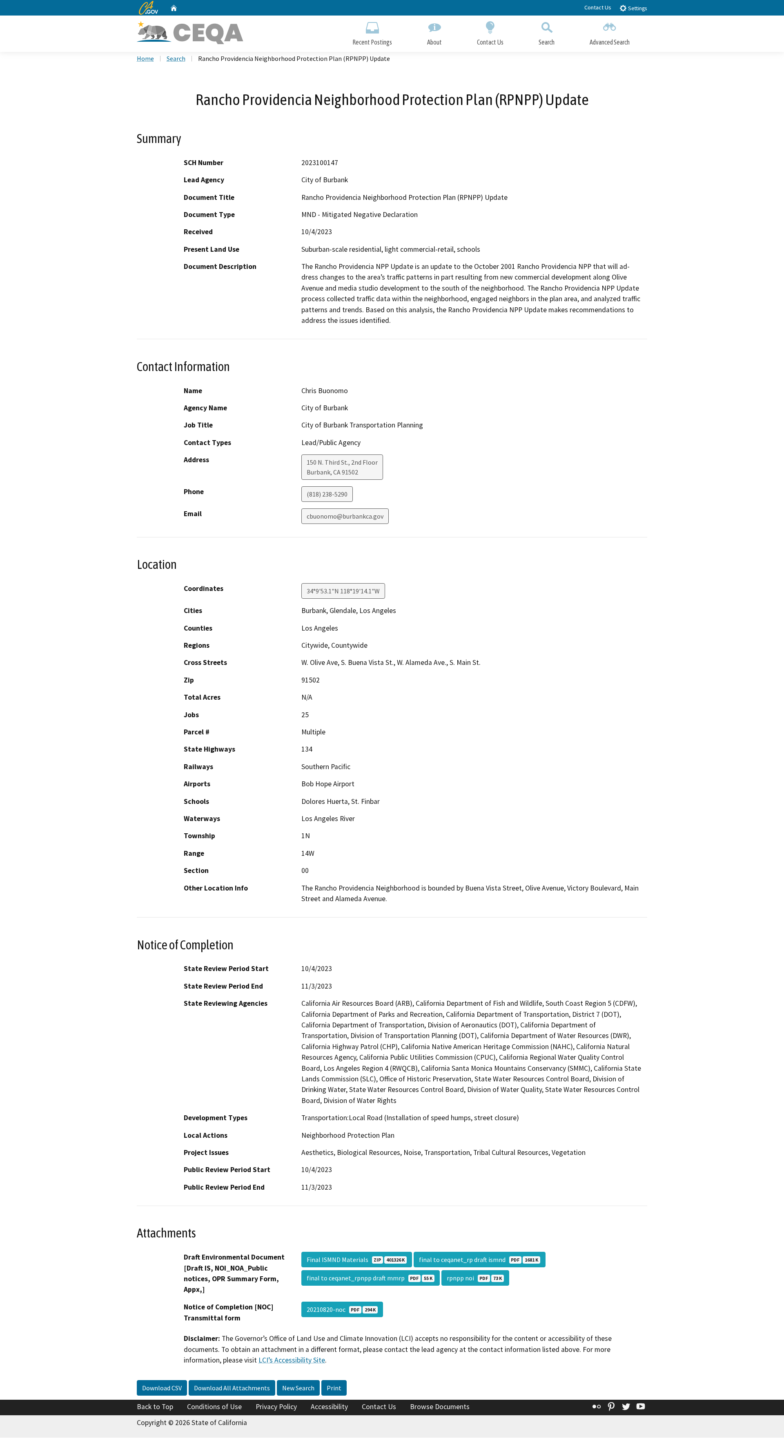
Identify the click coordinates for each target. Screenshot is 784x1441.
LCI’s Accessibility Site (291, 1360)
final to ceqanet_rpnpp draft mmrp (369, 1278)
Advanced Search (610, 42)
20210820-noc (341, 1309)
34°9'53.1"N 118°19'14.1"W (343, 591)
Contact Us (597, 7)
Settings (637, 8)
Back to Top (155, 1406)
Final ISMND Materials (356, 1259)
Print (334, 1388)
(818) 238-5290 (327, 494)
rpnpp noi (474, 1278)
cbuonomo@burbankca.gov (345, 516)
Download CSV (162, 1388)
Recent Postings (372, 42)
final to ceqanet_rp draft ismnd (478, 1259)
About (434, 42)
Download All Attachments (232, 1388)
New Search (298, 1388)
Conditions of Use (214, 1406)
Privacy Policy (276, 1406)
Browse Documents (440, 1406)
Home (145, 58)
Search (547, 42)
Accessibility (329, 1406)
